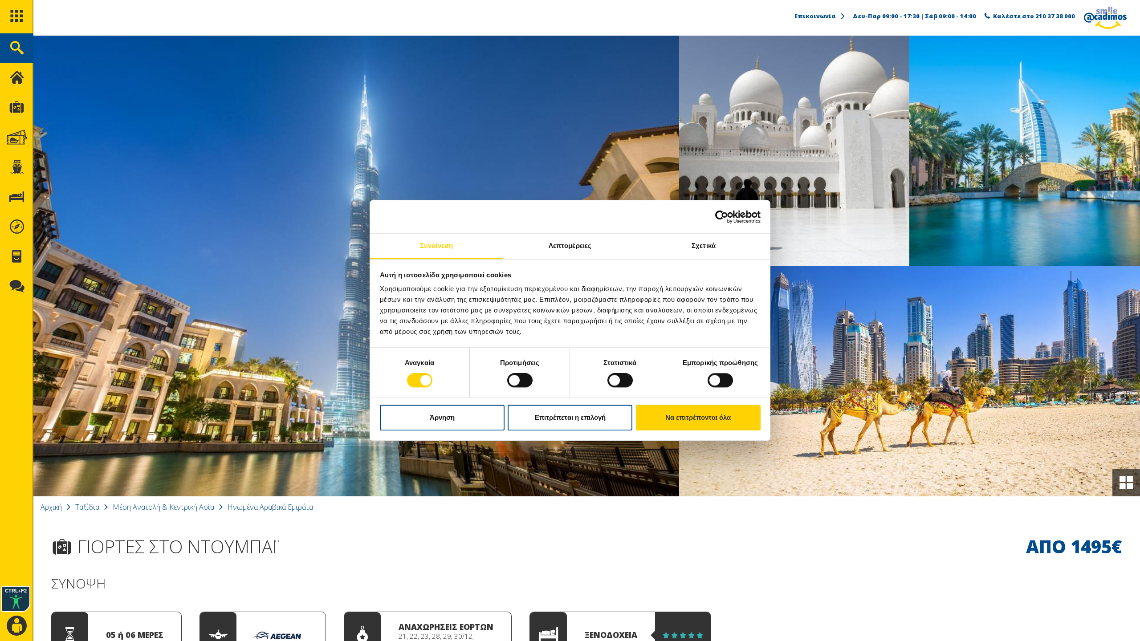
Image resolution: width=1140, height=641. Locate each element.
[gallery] (1126, 482)
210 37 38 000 (1055, 16)
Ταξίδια (87, 507)
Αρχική (51, 507)
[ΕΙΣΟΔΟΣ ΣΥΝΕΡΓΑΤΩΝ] (16, 626)
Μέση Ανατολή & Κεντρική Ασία (163, 507)
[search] (16, 48)
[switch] (520, 380)
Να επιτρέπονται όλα (698, 417)
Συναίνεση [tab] (436, 245)
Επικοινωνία (815, 16)
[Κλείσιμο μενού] (16, 78)
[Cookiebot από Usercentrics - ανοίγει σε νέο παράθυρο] (722, 216)
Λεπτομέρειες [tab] (570, 245)
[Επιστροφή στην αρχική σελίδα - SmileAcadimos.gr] (1105, 18)
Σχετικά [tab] (704, 245)
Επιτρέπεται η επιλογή (570, 417)
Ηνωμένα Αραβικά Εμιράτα (270, 507)
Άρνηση (442, 417)
